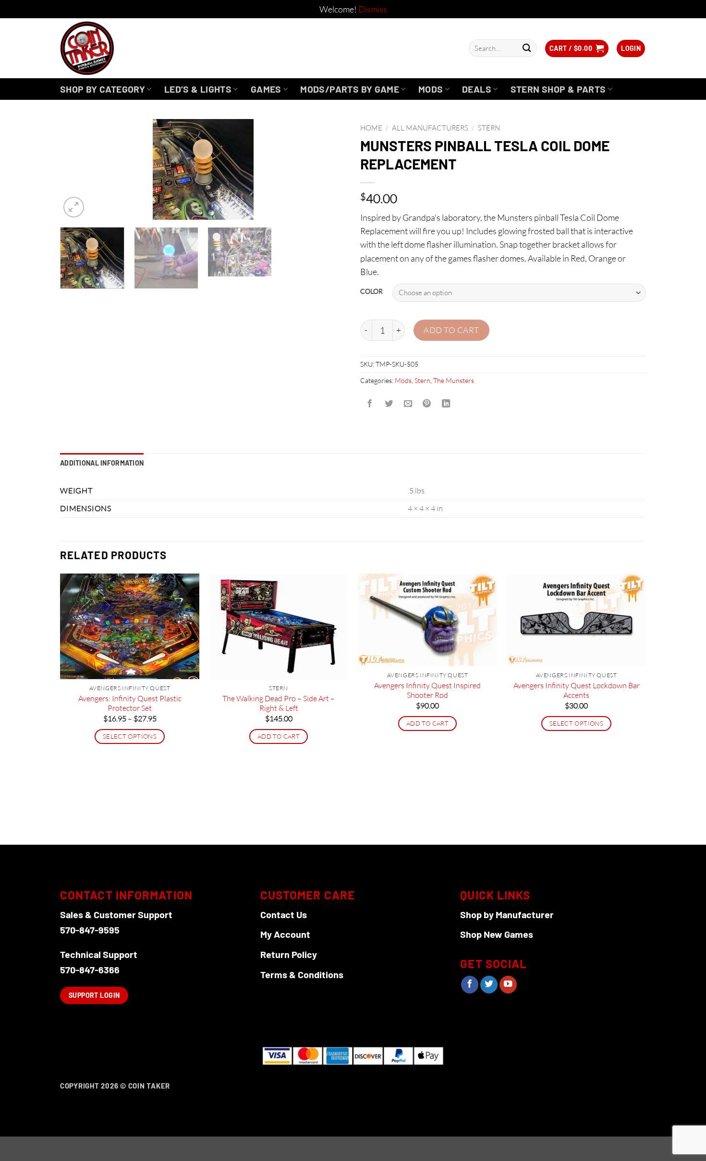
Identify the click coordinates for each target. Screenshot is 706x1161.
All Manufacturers (430, 127)
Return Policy (288, 954)
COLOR (371, 291)
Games (266, 89)
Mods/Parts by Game (349, 89)
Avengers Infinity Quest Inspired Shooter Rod (427, 690)
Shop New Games (496, 934)
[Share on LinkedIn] (446, 403)
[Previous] (77, 169)
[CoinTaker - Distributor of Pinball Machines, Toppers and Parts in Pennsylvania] (113, 48)
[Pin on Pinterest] (427, 403)
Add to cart (451, 330)
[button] (577, 48)
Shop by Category (102, 89)
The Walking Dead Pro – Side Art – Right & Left (278, 703)
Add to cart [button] (278, 736)
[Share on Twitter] (388, 403)
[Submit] (527, 48)
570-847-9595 (90, 929)
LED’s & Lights (197, 89)
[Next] (328, 169)
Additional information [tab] (102, 463)
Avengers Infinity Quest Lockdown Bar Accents (576, 690)
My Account (285, 934)
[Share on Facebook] (369, 403)
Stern (489, 127)
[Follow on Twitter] (489, 984)
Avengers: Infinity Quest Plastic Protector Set (130, 703)
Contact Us (283, 914)
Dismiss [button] (372, 9)
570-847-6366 (90, 969)
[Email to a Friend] (407, 403)
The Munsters (453, 380)
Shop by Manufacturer (507, 914)
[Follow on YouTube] (508, 984)
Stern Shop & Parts (558, 89)
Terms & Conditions (301, 974)
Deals (476, 89)
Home (371, 127)
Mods (430, 89)
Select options (130, 736)
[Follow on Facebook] (469, 984)
